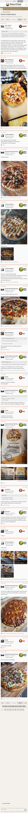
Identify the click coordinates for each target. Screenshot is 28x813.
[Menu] (1, 9)
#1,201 (26, 23)
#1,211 (26, 388)
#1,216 (26, 528)
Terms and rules (10, 808)
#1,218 (26, 583)
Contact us (3, 808)
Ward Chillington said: (6, 362)
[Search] (25, 9)
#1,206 (26, 266)
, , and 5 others (11, 197)
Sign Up (20, 1)
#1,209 (26, 353)
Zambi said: (4, 396)
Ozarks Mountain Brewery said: (8, 338)
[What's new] (22, 9)
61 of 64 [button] (13, 19)
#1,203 (26, 132)
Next (20, 19)
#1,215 (26, 509)
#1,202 (26, 57)
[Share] (23, 23)
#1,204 (26, 149)
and (7, 53)
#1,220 (26, 652)
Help (23, 808)
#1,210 (26, 374)
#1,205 (26, 202)
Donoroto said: (5, 31)
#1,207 (26, 286)
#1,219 (26, 637)
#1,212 (26, 408)
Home (2, 809)
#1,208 (26, 330)
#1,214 (26, 487)
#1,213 (26, 421)
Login (14, 1)
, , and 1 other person (12, 128)
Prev (8, 19)
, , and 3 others (12, 326)
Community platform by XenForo (13, 811)
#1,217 (26, 539)
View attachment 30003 (7, 343)
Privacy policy (18, 808)
